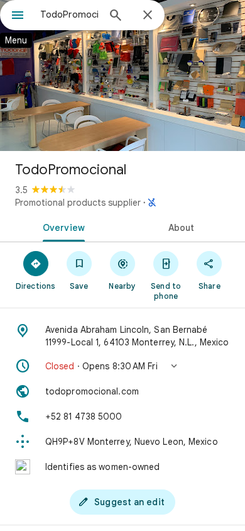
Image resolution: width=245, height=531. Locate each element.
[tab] (61, 226)
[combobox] (69, 14)
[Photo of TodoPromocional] (122, 75)
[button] (122, 366)
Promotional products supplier (78, 202)
